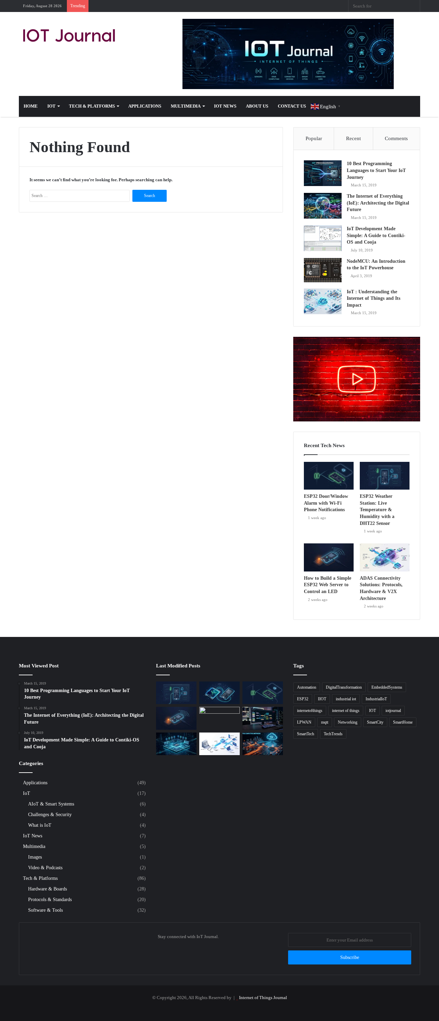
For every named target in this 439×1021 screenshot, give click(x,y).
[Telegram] (312, 6)
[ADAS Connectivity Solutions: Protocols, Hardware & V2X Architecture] (385, 557)
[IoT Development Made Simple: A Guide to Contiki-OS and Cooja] (323, 238)
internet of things (345, 710)
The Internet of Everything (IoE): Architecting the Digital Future (378, 203)
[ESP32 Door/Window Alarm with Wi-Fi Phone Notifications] (329, 476)
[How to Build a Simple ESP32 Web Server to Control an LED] (329, 557)
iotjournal (393, 710)
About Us (257, 106)
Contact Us (292, 106)
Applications (144, 106)
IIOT (322, 699)
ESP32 (302, 699)
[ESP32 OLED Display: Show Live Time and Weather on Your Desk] (219, 692)
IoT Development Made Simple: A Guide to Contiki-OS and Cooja (376, 235)
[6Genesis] (219, 718)
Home (31, 106)
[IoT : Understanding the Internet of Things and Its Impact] (323, 301)
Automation (306, 687)
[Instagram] (302, 6)
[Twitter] (271, 6)
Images (35, 857)
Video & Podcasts (45, 867)
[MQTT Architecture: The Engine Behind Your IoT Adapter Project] (219, 744)
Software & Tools (45, 910)
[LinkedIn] (281, 6)
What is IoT (39, 825)
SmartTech (305, 733)
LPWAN (304, 722)
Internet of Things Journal (263, 997)
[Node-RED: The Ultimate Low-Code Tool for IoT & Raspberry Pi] (262, 718)
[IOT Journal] (69, 35)
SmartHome (403, 722)
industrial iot (346, 699)
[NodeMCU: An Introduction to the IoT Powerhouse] (323, 271)
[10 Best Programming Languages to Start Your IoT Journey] (323, 173)
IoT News (225, 106)
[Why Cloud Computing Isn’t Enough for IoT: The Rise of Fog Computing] (262, 744)
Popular (314, 138)
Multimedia (186, 106)
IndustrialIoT (376, 699)
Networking (347, 722)
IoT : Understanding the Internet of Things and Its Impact (373, 298)
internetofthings (309, 710)
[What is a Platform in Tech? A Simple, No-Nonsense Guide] (176, 744)
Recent (353, 138)
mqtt (324, 722)
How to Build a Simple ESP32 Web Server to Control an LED (327, 585)
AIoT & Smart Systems (51, 804)
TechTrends (333, 733)
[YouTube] (291, 6)
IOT (372, 710)
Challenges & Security (50, 814)
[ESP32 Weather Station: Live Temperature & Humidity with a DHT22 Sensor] (385, 476)
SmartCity (375, 722)
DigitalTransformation (344, 687)
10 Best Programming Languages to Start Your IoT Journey (376, 170)
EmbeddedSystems (386, 687)
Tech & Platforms (92, 106)
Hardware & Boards (47, 888)
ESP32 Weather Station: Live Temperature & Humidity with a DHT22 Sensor (377, 510)
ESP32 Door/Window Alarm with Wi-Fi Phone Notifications (326, 503)
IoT (51, 106)
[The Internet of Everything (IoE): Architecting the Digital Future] (323, 206)
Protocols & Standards (50, 899)
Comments (396, 138)
